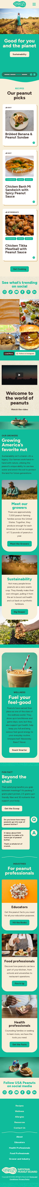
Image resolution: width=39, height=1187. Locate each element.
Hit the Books (20, 922)
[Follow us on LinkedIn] (28, 292)
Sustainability (19, 54)
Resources (19, 1122)
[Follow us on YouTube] (16, 292)
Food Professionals (19, 1153)
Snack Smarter (19, 750)
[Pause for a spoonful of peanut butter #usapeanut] (10, 312)
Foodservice (11, 179)
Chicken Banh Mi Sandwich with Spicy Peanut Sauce (18, 191)
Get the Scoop (12, 808)
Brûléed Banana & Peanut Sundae (18, 135)
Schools (29, 179)
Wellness (19, 1111)
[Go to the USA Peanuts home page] (19, 3)
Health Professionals (19, 1148)
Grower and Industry (19, 1159)
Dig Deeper (19, 612)
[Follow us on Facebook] (22, 292)
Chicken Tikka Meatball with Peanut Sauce (16, 249)
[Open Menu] (34, 4)
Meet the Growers (19, 543)
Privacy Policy (24, 1179)
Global (20, 179)
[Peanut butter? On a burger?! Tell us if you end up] (29, 337)
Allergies (19, 1116)
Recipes (19, 1105)
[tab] (7, 74)
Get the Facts (19, 1044)
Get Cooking (19, 269)
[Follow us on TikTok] (10, 292)
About (19, 1136)
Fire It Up (19, 983)
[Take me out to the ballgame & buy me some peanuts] (10, 337)
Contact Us (19, 1128)
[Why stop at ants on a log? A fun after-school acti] (29, 312)
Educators (19, 1142)
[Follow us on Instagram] (4, 292)
